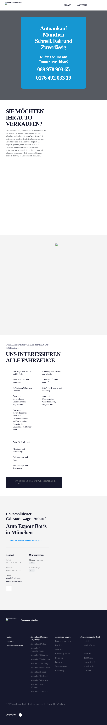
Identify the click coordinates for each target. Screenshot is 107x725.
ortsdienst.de (89, 670)
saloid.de (41, 704)
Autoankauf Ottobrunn (39, 655)
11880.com (88, 658)
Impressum (10, 641)
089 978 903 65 (53, 69)
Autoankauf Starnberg (39, 663)
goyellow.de (88, 666)
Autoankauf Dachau (38, 644)
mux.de (87, 649)
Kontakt (9, 637)
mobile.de (88, 641)
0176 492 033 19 (53, 77)
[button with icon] (9, 588)
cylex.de (87, 654)
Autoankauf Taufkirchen (40, 659)
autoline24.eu (89, 645)
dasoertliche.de (90, 662)
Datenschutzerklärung (14, 646)
